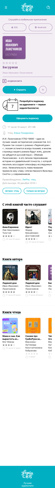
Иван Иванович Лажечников (10, 287)
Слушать (21, 89)
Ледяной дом (9, 283)
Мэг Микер (8, 342)
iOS (16, 27)
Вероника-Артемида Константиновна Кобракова (33, 346)
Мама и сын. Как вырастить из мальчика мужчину (11, 337)
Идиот (28, 227)
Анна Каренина (10, 227)
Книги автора (12, 259)
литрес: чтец (12, 191)
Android (42, 27)
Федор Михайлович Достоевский (32, 233)
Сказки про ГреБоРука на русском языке (33, 337)
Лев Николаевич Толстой (11, 231)
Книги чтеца (11, 312)
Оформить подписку (27, 118)
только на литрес (35, 191)
